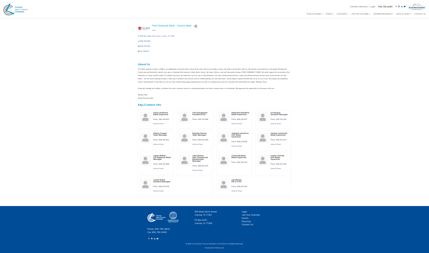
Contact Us (247, 224)
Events (245, 218)
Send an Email (158, 123)
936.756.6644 (385, 6)
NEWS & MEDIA (403, 14)
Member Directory (359, 6)
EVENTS (329, 14)
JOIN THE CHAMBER (360, 14)
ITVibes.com (219, 248)
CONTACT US (420, 14)
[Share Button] (195, 26)
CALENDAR (342, 14)
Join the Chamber (251, 215)
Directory (246, 221)
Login (372, 6)
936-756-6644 (162, 229)
